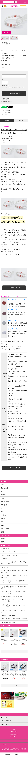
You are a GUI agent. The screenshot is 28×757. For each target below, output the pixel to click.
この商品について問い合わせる (8, 112)
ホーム (2, 42)
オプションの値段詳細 (5, 98)
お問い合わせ (3, 744)
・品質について (5, 548)
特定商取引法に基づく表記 (6, 101)
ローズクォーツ (7, 44)
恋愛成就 (6, 42)
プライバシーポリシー (16, 749)
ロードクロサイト (8, 45)
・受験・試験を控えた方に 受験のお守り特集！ (14, 618)
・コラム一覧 (4, 567)
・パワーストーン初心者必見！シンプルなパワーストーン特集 (14, 571)
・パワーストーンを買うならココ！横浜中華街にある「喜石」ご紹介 (14, 562)
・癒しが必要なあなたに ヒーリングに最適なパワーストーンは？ (14, 600)
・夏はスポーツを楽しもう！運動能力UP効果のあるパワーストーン (13, 592)
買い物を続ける (5, 114)
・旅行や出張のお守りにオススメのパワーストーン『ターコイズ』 (14, 605)
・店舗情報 (4, 558)
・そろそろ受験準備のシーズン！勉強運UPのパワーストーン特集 (13, 581)
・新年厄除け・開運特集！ (8, 622)
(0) (20, 2)
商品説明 (7, 120)
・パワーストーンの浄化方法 (8, 551)
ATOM (25, 749)
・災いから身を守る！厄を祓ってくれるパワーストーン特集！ (14, 576)
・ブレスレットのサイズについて (10, 555)
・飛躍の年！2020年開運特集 (9, 615)
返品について (4, 99)
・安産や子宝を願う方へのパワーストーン (13, 596)
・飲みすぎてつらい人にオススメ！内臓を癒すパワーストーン (14, 611)
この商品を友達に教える (7, 110)
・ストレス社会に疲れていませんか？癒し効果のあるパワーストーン (14, 587)
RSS (22, 749)
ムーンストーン (7, 43)
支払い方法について (8, 748)
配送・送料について (16, 748)
